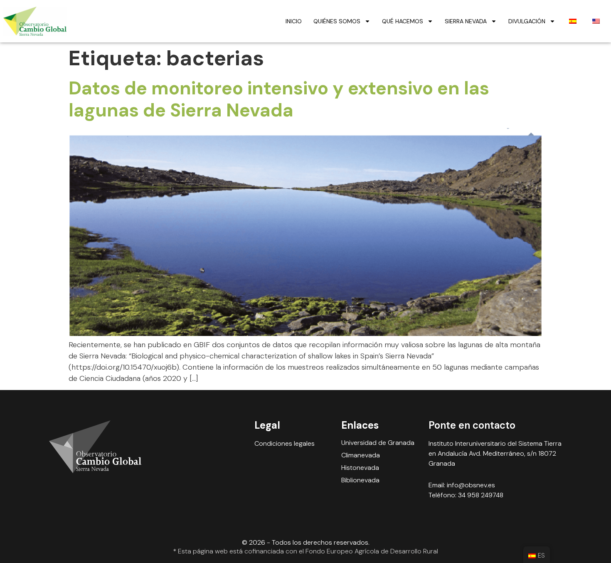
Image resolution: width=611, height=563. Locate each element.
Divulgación (526, 21)
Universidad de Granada (377, 443)
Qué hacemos (402, 21)
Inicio (294, 21)
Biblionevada (360, 480)
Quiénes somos (336, 21)
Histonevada (360, 468)
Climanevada (360, 455)
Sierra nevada (466, 21)
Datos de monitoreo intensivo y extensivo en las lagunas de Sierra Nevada (279, 99)
